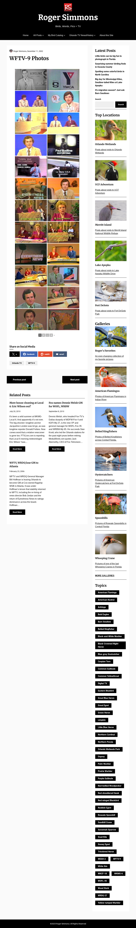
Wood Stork (103, 888)
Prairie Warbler (105, 771)
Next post (74, 379)
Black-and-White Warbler (110, 636)
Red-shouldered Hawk (108, 793)
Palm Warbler (104, 764)
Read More (17, 449)
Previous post (19, 379)
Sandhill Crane (105, 822)
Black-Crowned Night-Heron (108, 645)
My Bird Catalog (55, 35)
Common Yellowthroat (108, 676)
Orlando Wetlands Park (109, 749)
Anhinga (102, 607)
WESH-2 (102, 859)
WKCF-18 (102, 873)
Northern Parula (105, 742)
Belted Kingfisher (106, 629)
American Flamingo (107, 592)
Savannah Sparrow (107, 829)
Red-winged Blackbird (108, 800)
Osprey (101, 756)
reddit (47, 354)
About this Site (106, 35)
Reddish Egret (104, 807)
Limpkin (102, 720)
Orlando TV (17, 363)
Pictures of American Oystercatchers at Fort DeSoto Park (109, 483)
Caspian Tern (104, 661)
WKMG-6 (118, 873)
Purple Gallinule (105, 778)
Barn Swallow (104, 621)
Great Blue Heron (106, 698)
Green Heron (104, 712)
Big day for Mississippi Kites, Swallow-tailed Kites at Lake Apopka (108, 82)
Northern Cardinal (106, 734)
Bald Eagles (103, 614)
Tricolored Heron (106, 851)
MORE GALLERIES (104, 575)
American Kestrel (106, 600)
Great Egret (103, 705)
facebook (31, 354)
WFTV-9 (31, 363)
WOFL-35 (102, 881)
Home (26, 35)
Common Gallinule (106, 669)
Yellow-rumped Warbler (109, 903)
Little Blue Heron (106, 727)
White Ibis (102, 866)
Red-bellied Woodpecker (109, 786)
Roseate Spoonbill (106, 815)
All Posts (37, 35)
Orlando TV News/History (81, 35)
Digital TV (102, 683)
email (62, 354)
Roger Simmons (68, 17)
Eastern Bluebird (106, 690)
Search (98, 99)
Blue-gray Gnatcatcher (108, 654)
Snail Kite (102, 837)
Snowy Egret (104, 844)
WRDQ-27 (102, 895)
